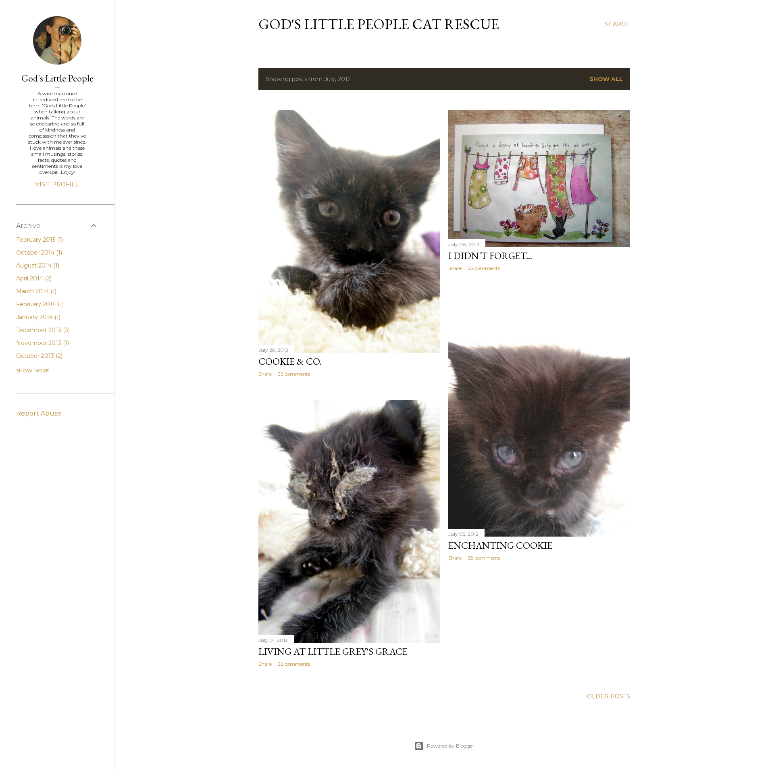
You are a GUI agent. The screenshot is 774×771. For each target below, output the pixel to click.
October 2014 (38, 252)
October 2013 (38, 355)
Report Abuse (38, 413)
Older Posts (608, 696)
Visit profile (57, 184)
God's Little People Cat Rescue (378, 24)
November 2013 (41, 343)
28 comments (484, 558)
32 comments (294, 374)
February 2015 (38, 239)
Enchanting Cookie (500, 545)
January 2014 (37, 317)
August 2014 (37, 265)
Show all (606, 79)
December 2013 (42, 330)
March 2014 (35, 291)
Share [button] (265, 374)
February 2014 (39, 304)
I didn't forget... (490, 255)
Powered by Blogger (450, 746)
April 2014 (33, 278)
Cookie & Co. (290, 361)
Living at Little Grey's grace (333, 651)
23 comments (484, 268)
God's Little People (57, 78)
